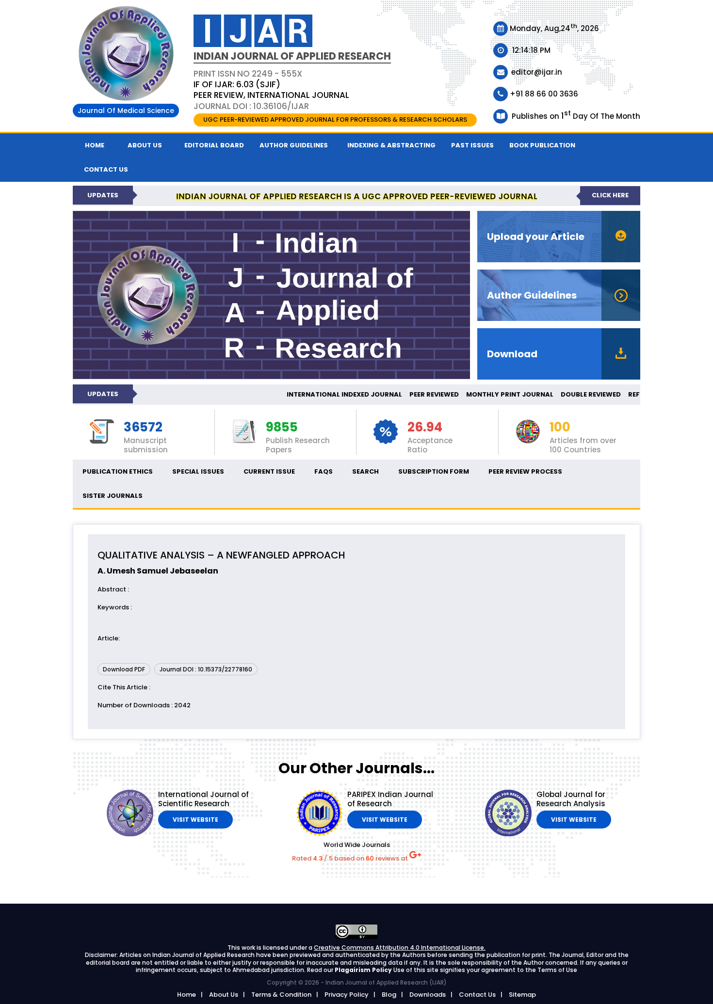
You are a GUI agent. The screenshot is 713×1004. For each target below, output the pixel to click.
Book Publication (542, 145)
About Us (145, 145)
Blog (389, 994)
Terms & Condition (281, 994)
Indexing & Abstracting (391, 145)
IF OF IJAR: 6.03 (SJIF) (237, 84)
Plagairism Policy (364, 970)
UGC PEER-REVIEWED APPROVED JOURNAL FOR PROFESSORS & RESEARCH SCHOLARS (335, 119)
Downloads (427, 994)
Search (365, 471)
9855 (282, 427)
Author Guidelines (293, 145)
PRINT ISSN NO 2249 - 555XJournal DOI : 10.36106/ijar (271, 89)
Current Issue (269, 471)
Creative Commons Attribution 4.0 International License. (400, 947)
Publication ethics (117, 471)
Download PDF (124, 669)
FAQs (323, 471)
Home (94, 145)
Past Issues (472, 145)
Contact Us (477, 994)
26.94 (424, 427)
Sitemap (522, 994)
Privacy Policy (346, 994)
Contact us (106, 169)
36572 (143, 427)
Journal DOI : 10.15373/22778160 (206, 669)
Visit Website (195, 819)
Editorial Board (214, 145)
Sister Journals (112, 495)
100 (560, 427)
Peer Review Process (525, 471)
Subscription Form (433, 471)
